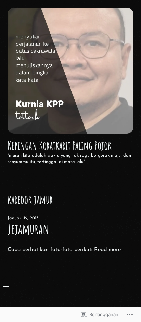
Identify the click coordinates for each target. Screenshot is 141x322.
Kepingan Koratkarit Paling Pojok (60, 145)
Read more (107, 249)
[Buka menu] (6, 288)
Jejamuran (28, 229)
